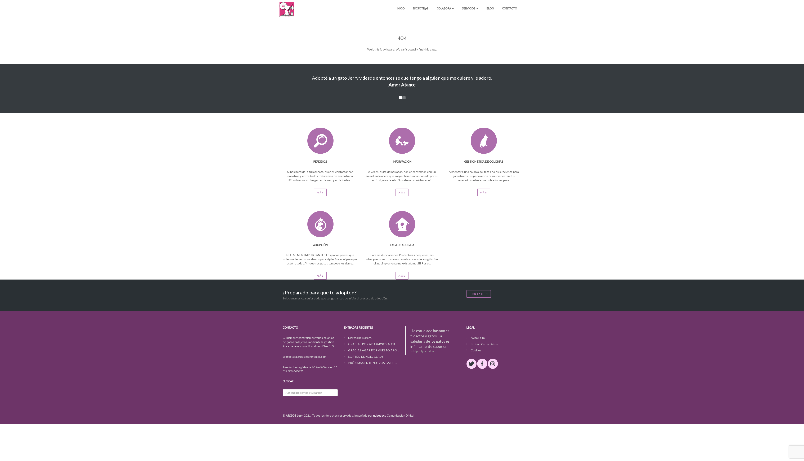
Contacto (509, 8)
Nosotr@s (420, 8)
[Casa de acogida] (402, 224)
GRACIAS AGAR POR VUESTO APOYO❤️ (373, 350)
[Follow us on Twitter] (471, 364)
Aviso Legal (478, 337)
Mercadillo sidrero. (360, 337)
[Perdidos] (320, 141)
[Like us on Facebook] (482, 364)
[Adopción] (320, 224)
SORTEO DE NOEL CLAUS (365, 356)
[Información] (402, 141)
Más (320, 192)
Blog (490, 8)
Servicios (469, 8)
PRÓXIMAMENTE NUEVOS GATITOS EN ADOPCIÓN (373, 363)
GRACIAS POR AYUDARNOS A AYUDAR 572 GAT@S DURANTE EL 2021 (373, 344)
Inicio (401, 8)
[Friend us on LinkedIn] (493, 364)
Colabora (444, 8)
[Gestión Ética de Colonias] (484, 141)
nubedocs (379, 415)
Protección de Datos (484, 344)
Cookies (476, 350)
